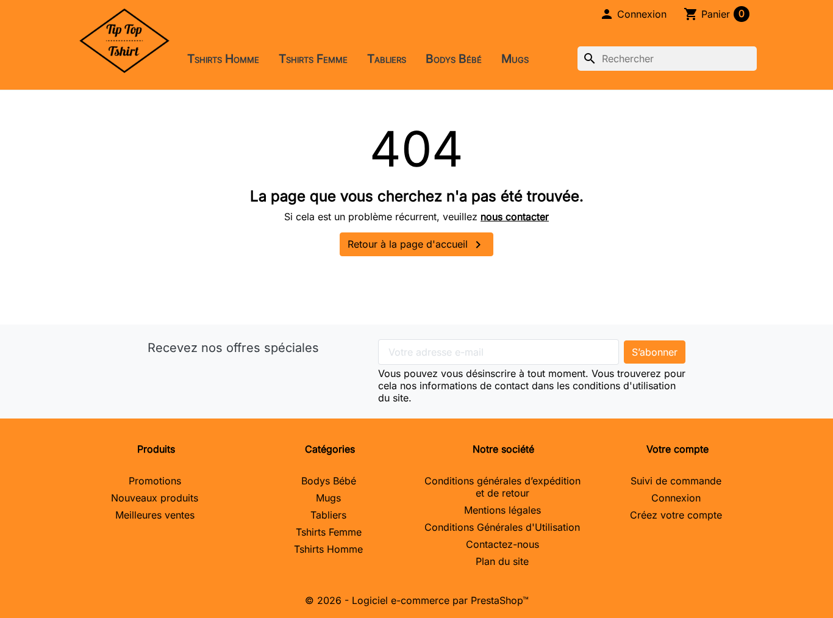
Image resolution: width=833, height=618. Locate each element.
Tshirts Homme (223, 58)
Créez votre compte (676, 515)
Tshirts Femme (313, 58)
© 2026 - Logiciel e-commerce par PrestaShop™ (417, 600)
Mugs (515, 58)
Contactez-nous (502, 544)
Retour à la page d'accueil (416, 244)
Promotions (155, 481)
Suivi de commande (676, 481)
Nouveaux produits (154, 498)
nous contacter (515, 216)
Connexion (676, 498)
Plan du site (502, 561)
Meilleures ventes (155, 515)
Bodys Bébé (454, 58)
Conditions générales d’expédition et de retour (502, 487)
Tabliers (386, 58)
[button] (633, 14)
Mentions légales (502, 510)
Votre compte (677, 449)
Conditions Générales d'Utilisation (502, 527)
